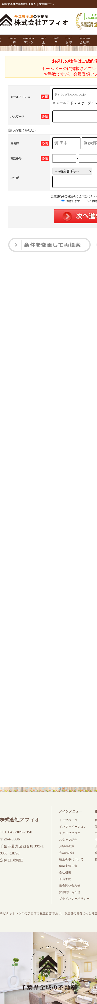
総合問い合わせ (70, 885)
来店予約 (65, 879)
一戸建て (13, 42)
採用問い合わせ (70, 892)
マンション (28, 42)
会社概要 (84, 42)
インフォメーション (73, 826)
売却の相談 (66, 852)
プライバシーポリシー (74, 898)
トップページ (68, 820)
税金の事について (71, 859)
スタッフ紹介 (68, 839)
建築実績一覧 (68, 866)
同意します (72, 201)
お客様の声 (68, 44)
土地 (43, 42)
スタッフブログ (70, 833)
